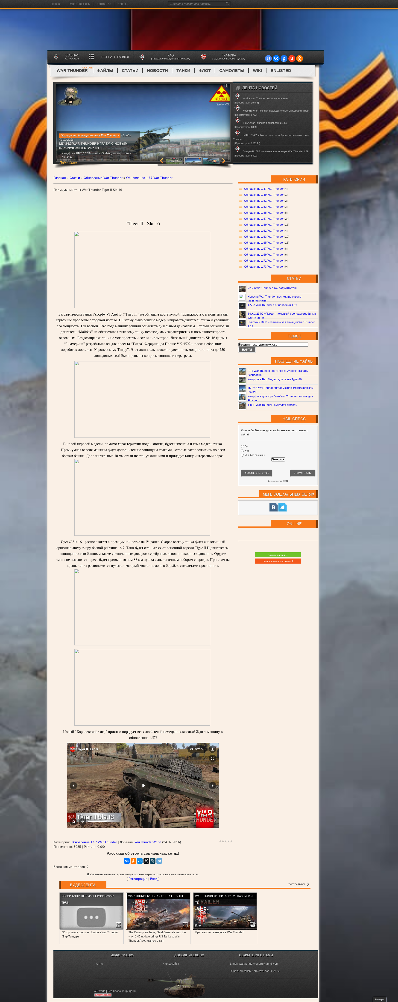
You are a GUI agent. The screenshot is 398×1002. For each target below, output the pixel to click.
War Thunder (75, 70)
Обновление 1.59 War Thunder (264, 224)
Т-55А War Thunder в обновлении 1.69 (272, 305)
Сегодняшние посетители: (278, 561)
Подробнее (83, 157)
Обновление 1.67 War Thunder (264, 248)
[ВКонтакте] (127, 861)
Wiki (257, 70)
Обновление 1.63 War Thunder (264, 236)
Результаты (303, 473)
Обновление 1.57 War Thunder (149, 178)
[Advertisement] (143, 200)
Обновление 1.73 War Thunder (264, 266)
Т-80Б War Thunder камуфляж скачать (272, 405)
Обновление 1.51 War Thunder (264, 200)
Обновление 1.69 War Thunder (264, 254)
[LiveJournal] (152, 861)
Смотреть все (297, 884)
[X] (146, 861)
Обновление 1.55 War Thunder (264, 212)
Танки (183, 70)
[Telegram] (159, 861)
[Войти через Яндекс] (291, 58)
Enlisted (281, 70)
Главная (56, 4)
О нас (122, 4)
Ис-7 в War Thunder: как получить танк (272, 288)
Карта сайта (171, 963)
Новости (157, 70)
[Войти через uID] (268, 58)
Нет (247, 450)
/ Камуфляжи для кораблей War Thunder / (87, 135)
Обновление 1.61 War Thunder (264, 230)
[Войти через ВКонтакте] (276, 58)
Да (246, 446)
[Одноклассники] (133, 861)
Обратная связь (79, 4)
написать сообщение (266, 971)
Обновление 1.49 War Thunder (264, 194)
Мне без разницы (255, 455)
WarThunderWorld (148, 842)
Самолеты (231, 70)
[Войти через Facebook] (284, 58)
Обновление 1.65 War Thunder (264, 242)
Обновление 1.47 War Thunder (264, 188)
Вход (154, 879)
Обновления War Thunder (103, 178)
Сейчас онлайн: (278, 554)
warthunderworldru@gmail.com (258, 963)
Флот (205, 70)
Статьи (130, 70)
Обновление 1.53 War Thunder (264, 206)
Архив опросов (257, 473)
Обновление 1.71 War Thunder (264, 260)
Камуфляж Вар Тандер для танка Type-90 (275, 379)
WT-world (99, 991)
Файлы (105, 70)
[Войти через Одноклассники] (299, 58)
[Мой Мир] (140, 861)
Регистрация (138, 879)
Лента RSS (104, 4)
